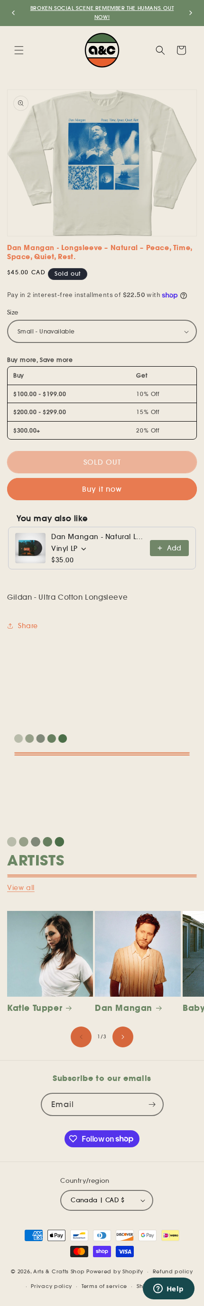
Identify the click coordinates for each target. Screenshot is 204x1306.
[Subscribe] (152, 1104)
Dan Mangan (123, 1008)
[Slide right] (122, 1037)
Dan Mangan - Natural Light (97, 536)
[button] (19, 50)
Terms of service (104, 1286)
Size (13, 312)
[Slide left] (81, 1037)
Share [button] (28, 625)
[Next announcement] (190, 12)
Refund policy (173, 1271)
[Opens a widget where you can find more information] (168, 1289)
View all (21, 887)
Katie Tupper (34, 1008)
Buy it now (102, 489)
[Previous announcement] (13, 12)
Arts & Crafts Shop (59, 1271)
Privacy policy (51, 1286)
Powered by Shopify (114, 1271)
